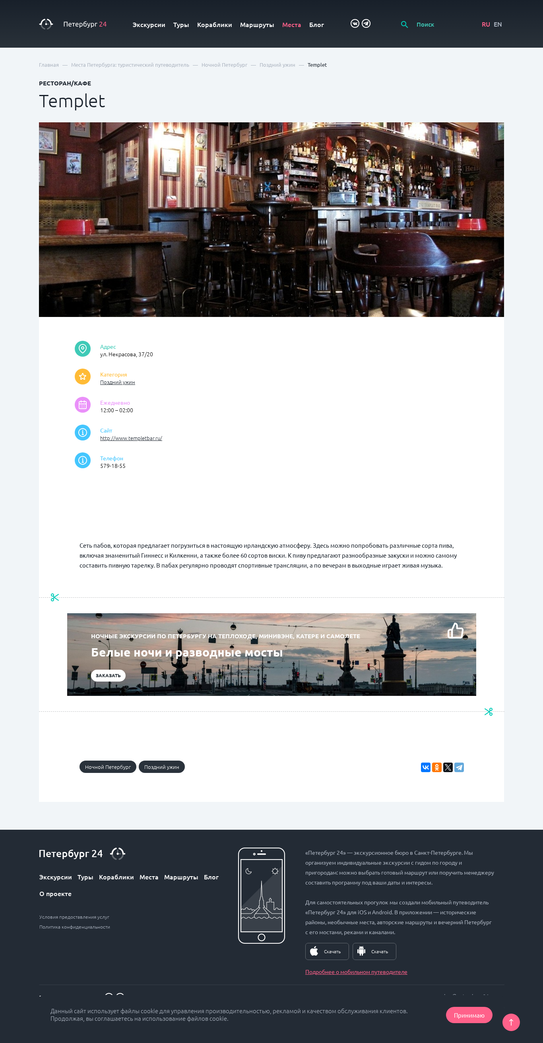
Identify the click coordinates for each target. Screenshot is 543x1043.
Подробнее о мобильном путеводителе (356, 971)
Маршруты (257, 24)
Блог (316, 24)
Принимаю (469, 1015)
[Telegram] (459, 767)
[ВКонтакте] (426, 767)
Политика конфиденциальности (74, 926)
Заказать (108, 675)
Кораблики (214, 24)
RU (486, 23)
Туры (181, 24)
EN (498, 23)
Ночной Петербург (108, 767)
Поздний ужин (117, 382)
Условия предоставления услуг (74, 917)
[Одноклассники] (437, 767)
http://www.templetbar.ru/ (131, 438)
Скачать (332, 951)
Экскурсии (149, 24)
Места (291, 24)
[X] (448, 767)
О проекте (55, 893)
